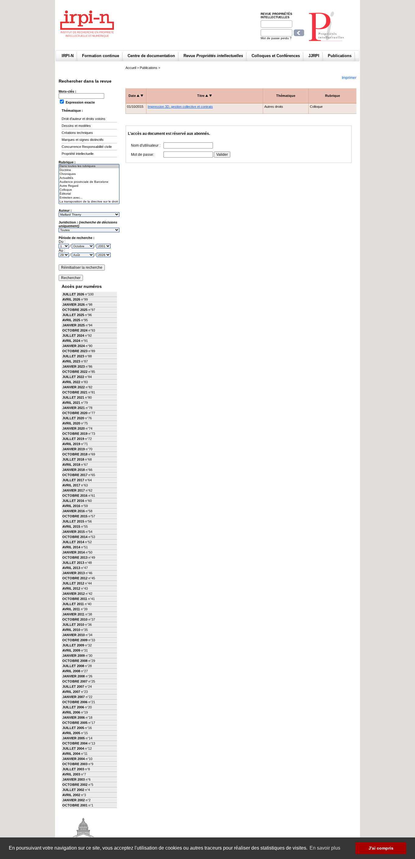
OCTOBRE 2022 (74, 371)
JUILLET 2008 (73, 666)
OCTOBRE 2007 (74, 681)
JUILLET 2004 (73, 748)
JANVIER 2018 (73, 470)
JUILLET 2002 (73, 790)
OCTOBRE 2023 (74, 351)
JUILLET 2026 (73, 294)
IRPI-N (68, 55)
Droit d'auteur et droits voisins (83, 119)
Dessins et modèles (76, 126)
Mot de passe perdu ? (276, 38)
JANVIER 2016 (73, 511)
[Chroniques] (89, 174)
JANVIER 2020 (73, 428)
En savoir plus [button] (325, 847)
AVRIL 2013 (71, 568)
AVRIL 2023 (71, 361)
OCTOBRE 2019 (74, 433)
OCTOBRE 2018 (74, 454)
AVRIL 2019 (71, 444)
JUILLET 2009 (73, 645)
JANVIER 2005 (73, 738)
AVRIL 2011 (71, 609)
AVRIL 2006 (71, 712)
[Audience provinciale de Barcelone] (89, 182)
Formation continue (100, 55)
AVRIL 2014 (71, 547)
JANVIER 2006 (73, 717)
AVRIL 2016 (71, 506)
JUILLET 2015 (73, 521)
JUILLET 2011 (73, 604)
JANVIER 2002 (73, 800)
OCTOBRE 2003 (74, 764)
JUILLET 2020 (73, 418)
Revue (213, 55)
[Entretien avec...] (89, 198)
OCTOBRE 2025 (74, 310)
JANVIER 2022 (73, 387)
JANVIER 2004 (73, 759)
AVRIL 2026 (71, 299)
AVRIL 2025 (71, 320)
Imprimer (349, 78)
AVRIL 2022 (71, 382)
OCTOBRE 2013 (74, 557)
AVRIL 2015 (71, 526)
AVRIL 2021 (71, 402)
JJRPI (313, 55)
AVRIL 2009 (71, 650)
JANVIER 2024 (73, 346)
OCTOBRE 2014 (74, 537)
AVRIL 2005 (71, 733)
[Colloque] (89, 190)
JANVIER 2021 (73, 408)
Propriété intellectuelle (78, 153)
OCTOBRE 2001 (74, 805)
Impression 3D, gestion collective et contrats (180, 106)
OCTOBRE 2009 (74, 640)
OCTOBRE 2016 (74, 495)
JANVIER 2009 (73, 655)
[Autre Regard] (89, 186)
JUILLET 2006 (73, 707)
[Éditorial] (89, 194)
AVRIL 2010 (71, 630)
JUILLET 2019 (73, 439)
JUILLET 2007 (73, 686)
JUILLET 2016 (73, 501)
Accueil (130, 68)
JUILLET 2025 (73, 315)
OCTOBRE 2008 (74, 661)
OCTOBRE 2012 (74, 578)
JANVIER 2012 (73, 593)
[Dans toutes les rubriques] (89, 166)
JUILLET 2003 (73, 769)
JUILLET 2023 (73, 356)
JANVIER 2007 (73, 697)
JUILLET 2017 (73, 480)
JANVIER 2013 (73, 573)
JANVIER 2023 (73, 366)
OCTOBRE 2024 (74, 330)
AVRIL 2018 (71, 464)
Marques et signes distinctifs (83, 139)
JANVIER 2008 (73, 676)
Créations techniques (77, 133)
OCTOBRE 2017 (74, 475)
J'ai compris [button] (381, 848)
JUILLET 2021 (73, 397)
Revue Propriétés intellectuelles (276, 15)
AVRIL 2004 (71, 753)
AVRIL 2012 (71, 588)
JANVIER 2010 (73, 635)
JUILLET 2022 (73, 377)
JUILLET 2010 (73, 624)
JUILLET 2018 (73, 459)
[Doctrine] (89, 170)
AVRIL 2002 (71, 795)
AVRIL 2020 (71, 423)
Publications (340, 55)
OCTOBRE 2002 (74, 784)
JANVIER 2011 (73, 614)
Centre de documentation (151, 55)
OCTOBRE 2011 (74, 599)
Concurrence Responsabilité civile (87, 146)
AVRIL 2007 (71, 692)
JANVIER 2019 (73, 449)
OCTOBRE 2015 (74, 516)
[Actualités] (89, 178)
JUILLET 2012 (73, 583)
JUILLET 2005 (73, 728)
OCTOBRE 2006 (74, 702)
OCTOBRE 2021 (74, 392)
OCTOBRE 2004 (74, 743)
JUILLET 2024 (73, 335)
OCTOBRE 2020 (74, 413)
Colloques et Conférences (276, 55)
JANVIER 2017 (73, 490)
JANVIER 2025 (73, 325)
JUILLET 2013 (73, 562)
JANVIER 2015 (73, 531)
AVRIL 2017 (71, 485)
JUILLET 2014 (73, 542)
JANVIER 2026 (73, 304)
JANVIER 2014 (73, 552)
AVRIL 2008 (71, 671)
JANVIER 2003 (73, 779)
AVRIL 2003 (71, 774)
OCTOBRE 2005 (74, 722)
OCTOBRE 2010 (74, 619)
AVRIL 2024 (71, 341)
